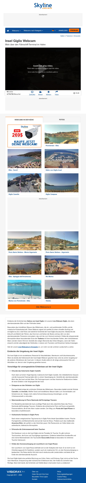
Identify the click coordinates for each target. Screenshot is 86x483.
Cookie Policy (62, 476)
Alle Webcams (43, 306)
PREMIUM (74, 30)
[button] (53, 30)
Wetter (40, 94)
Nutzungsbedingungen (64, 474)
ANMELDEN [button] (63, 30)
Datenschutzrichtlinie (64, 479)
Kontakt (34, 479)
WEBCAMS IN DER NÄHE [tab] (24, 120)
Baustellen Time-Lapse (40, 476)
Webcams (16, 30)
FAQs (59, 471)
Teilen (57, 94)
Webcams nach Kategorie (33, 30)
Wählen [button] (48, 94)
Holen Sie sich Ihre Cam (40, 474)
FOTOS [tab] (62, 119)
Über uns (35, 471)
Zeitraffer (32, 94)
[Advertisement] (43, 21)
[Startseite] (7, 30)
